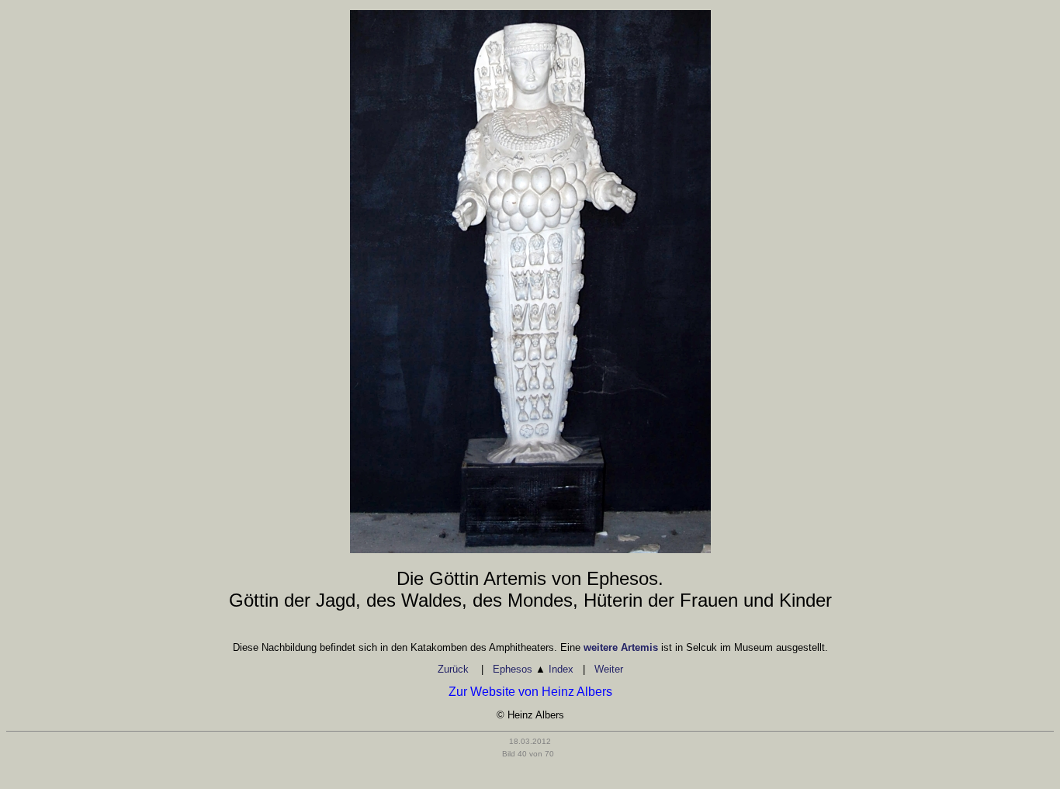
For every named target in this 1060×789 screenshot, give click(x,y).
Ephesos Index (533, 669)
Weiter (608, 669)
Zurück (455, 669)
